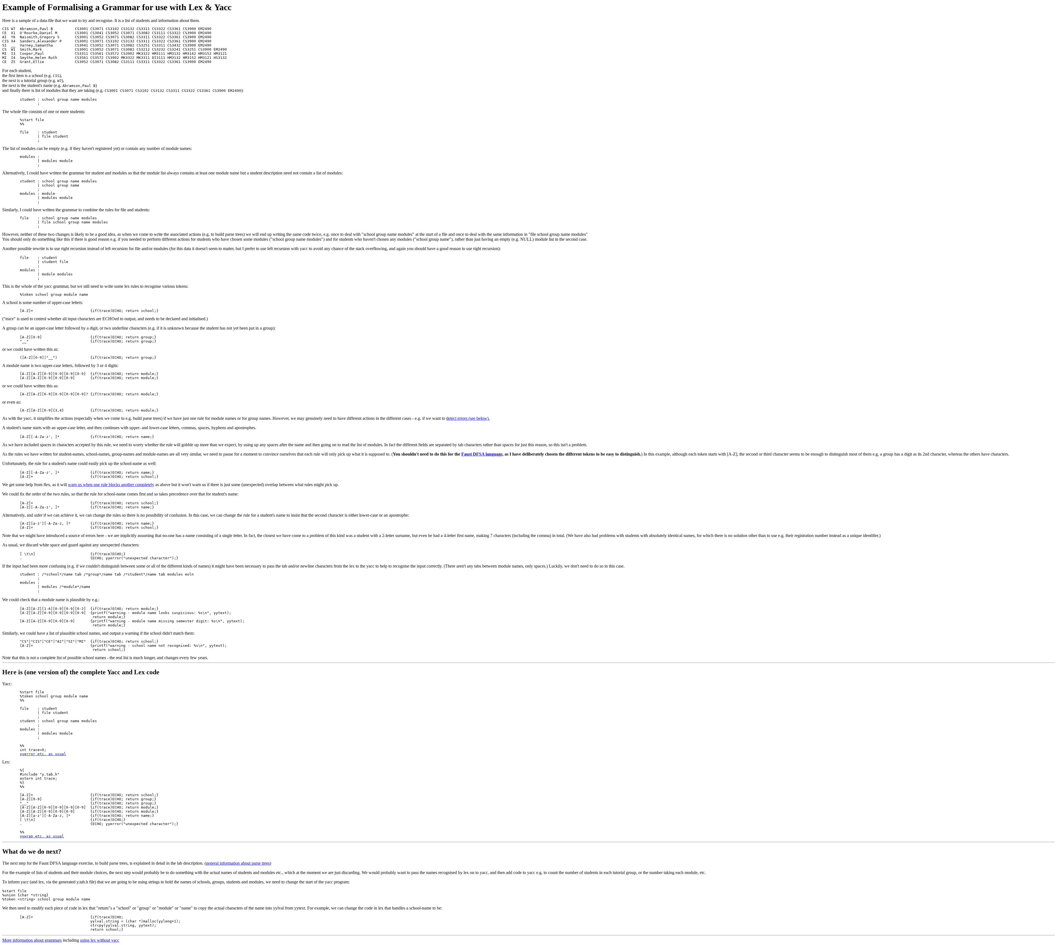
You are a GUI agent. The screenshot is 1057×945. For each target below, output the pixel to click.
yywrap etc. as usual (42, 836)
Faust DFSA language (481, 454)
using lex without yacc (99, 940)
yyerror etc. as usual (43, 754)
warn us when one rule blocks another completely (111, 484)
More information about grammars (32, 940)
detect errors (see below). (468, 418)
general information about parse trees (238, 863)
